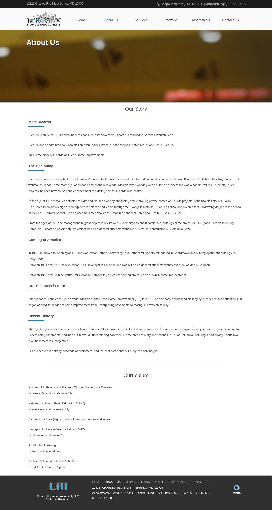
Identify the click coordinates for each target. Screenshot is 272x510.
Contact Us (230, 20)
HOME (96, 481)
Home (81, 20)
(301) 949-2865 (236, 4)
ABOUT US (113, 481)
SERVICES (132, 481)
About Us (111, 20)
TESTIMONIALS (175, 481)
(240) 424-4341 (194, 4)
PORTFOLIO (152, 481)
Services (141, 20)
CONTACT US (199, 481)
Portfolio (171, 20)
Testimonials (201, 20)
